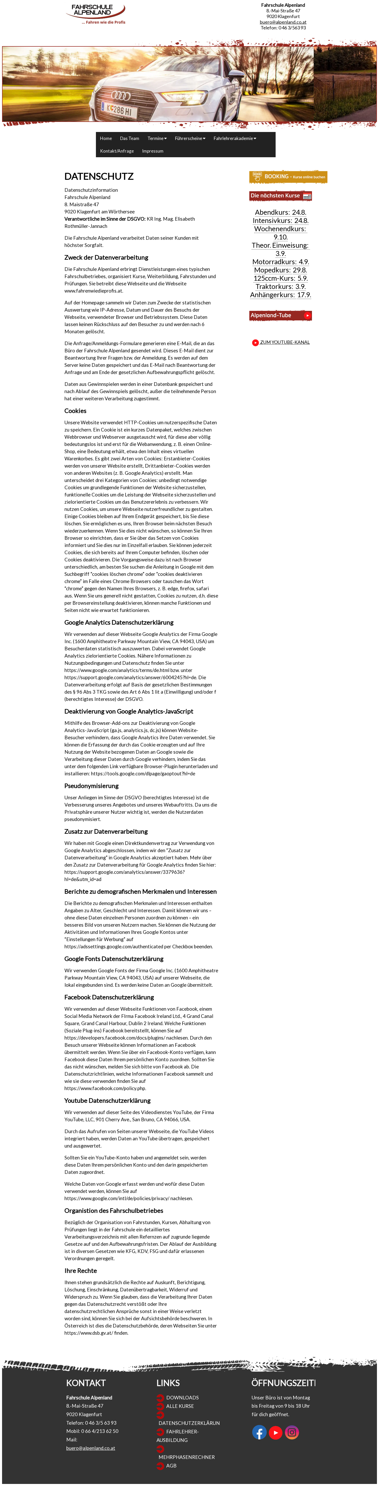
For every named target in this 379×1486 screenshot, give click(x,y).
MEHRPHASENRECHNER (187, 1457)
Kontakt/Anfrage (117, 151)
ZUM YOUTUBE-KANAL (284, 342)
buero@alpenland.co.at (283, 22)
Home (106, 138)
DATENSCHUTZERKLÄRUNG (191, 1423)
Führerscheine (189, 138)
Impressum (152, 151)
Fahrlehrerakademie (234, 138)
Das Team (129, 138)
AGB (171, 1465)
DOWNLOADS (182, 1397)
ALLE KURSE (180, 1406)
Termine (155, 138)
